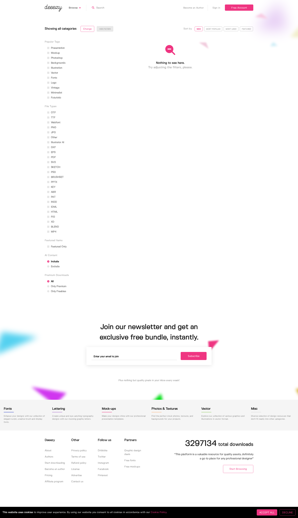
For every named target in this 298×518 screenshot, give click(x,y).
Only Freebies (58, 291)
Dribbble (102, 450)
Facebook (103, 469)
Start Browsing (238, 469)
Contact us (77, 481)
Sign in (216, 8)
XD (52, 222)
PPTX (53, 182)
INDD (53, 202)
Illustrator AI (57, 142)
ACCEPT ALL (267, 512)
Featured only (58, 246)
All (52, 281)
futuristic (55, 98)
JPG (53, 132)
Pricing (48, 475)
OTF (53, 112)
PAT (52, 197)
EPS (52, 152)
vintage (54, 88)
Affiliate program (54, 481)
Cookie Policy (158, 512)
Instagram (103, 463)
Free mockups (132, 467)
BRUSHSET (57, 177)
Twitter (102, 457)
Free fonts (129, 460)
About (48, 450)
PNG (53, 127)
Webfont (55, 122)
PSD (53, 172)
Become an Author (193, 8)
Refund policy (78, 463)
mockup (55, 53)
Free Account (239, 8)
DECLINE (287, 512)
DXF (53, 147)
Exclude (54, 266)
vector (54, 73)
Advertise (76, 475)
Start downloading (55, 463)
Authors (49, 457)
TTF (52, 117)
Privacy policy (78, 450)
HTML (54, 212)
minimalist (56, 93)
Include (54, 261)
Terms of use (78, 457)
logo (53, 83)
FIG (52, 217)
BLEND (54, 227)
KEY (52, 187)
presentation (57, 48)
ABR (53, 192)
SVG (53, 162)
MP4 (53, 232)
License (75, 469)
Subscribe (193, 356)
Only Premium (58, 286)
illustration (56, 68)
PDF (53, 157)
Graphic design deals (132, 452)
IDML (53, 207)
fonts (53, 78)
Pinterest (103, 475)
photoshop (56, 58)
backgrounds (57, 63)
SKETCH (55, 167)
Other (53, 137)
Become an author (55, 469)
